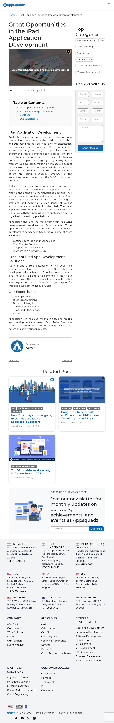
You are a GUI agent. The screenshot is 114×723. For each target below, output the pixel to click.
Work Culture (15, 632)
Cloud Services (83, 53)
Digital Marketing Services (21, 690)
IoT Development (85, 648)
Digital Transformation (19, 677)
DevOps (45, 645)
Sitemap (77, 712)
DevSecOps (47, 649)
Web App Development (87, 72)
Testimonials (48, 682)
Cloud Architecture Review (56, 653)
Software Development (88, 636)
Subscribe (96, 528)
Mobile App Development (88, 66)
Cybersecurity (49, 628)
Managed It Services (18, 681)
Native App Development (89, 632)
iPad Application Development (37, 107)
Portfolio (46, 678)
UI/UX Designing (84, 652)
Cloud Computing (85, 46)
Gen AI (45, 632)
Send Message (90, 148)
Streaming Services (18, 686)
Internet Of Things (85, 59)
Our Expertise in (29, 119)
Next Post (67, 360)
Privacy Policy (64, 712)
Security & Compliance (53, 640)
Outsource (47, 690)
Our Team (13, 628)
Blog (44, 686)
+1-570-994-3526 (16, 591)
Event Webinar (15, 645)
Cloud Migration (50, 636)
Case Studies (48, 673)
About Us (12, 624)
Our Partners (14, 640)
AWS (102, 40)
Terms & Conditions (44, 712)
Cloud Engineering (17, 694)
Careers (11, 636)
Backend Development (88, 660)
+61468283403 (50, 607)
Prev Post (14, 360)
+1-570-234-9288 (16, 587)
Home (12, 15)
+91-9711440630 (16, 561)
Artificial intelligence (86, 40)
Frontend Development (88, 656)
